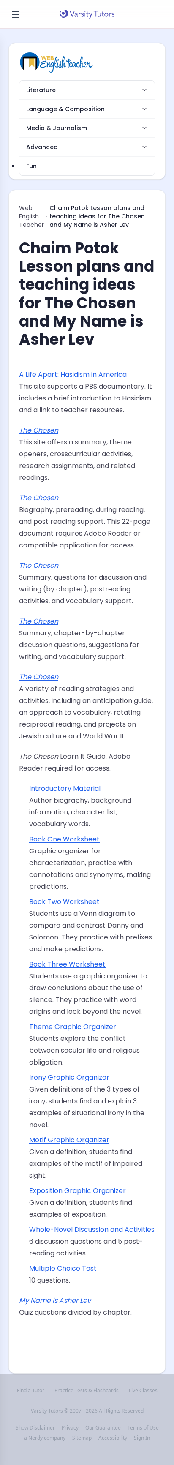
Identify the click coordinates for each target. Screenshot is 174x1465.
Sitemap (82, 1438)
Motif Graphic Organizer (69, 1140)
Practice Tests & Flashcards (86, 1390)
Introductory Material (65, 788)
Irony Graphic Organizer (69, 1077)
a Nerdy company (44, 1438)
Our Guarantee (103, 1427)
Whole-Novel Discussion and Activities (92, 1229)
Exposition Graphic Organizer (77, 1190)
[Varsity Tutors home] (87, 14)
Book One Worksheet (64, 839)
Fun (31, 166)
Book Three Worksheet (67, 964)
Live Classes (143, 1390)
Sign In (142, 1438)
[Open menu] (15, 14)
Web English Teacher (31, 216)
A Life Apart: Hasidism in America (73, 374)
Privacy (70, 1427)
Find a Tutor (30, 1390)
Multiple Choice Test (63, 1268)
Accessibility (112, 1438)
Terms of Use (143, 1427)
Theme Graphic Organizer (72, 1027)
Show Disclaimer (35, 1427)
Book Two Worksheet (64, 902)
